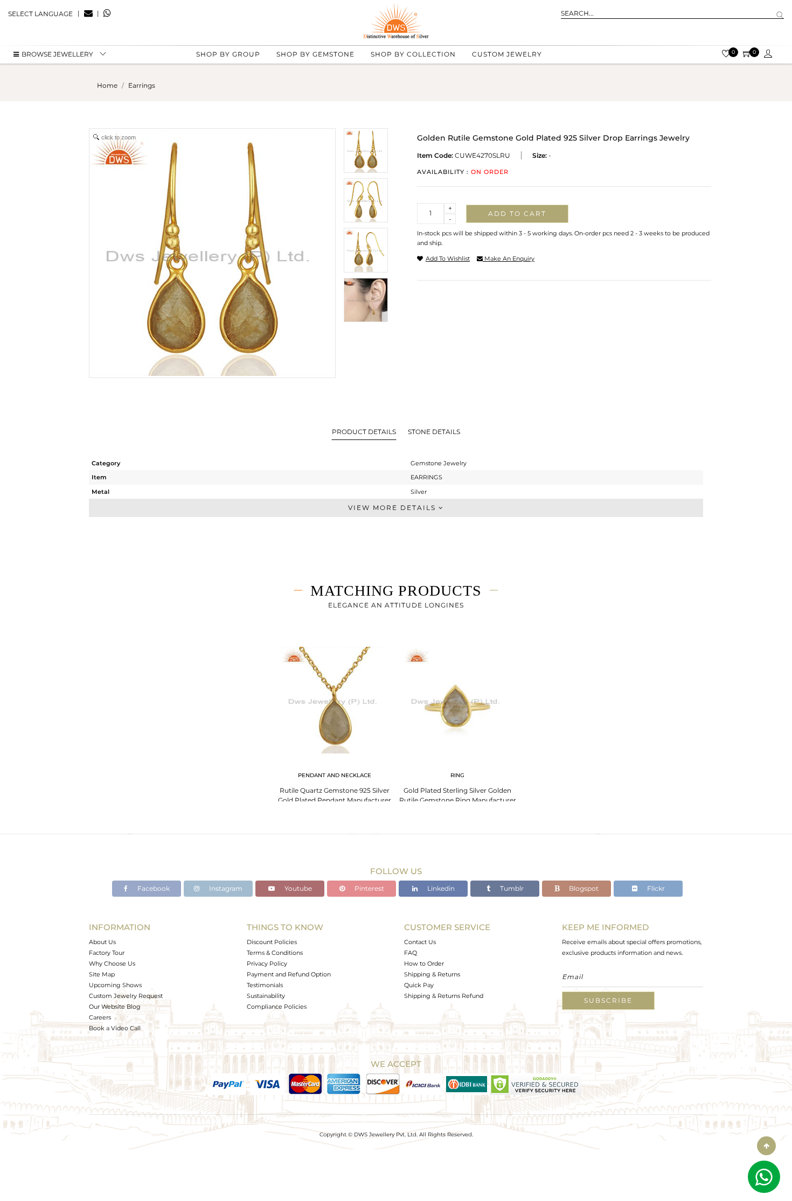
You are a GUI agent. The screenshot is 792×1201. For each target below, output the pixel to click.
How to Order (424, 963)
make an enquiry (508, 258)
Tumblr (511, 888)
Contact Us (420, 942)
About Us (102, 942)
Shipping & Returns (432, 974)
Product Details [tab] (364, 432)
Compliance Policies (277, 1006)
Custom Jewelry (507, 54)
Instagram (224, 888)
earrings (141, 85)
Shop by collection (413, 54)
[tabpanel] (334, 722)
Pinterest (368, 888)
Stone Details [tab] (434, 432)
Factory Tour (106, 952)
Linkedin (440, 888)
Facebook (153, 888)
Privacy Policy (267, 963)
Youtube (297, 888)
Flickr (655, 888)
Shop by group (228, 54)
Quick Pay (419, 985)
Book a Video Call (115, 1028)
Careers (100, 1017)
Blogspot (583, 888)
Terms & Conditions (275, 952)
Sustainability (266, 996)
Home (107, 85)
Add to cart (517, 214)
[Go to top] (766, 1145)
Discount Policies (272, 942)
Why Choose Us (112, 963)
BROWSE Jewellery (57, 54)
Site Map (102, 974)
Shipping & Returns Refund (443, 996)
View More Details (393, 508)
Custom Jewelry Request (126, 996)
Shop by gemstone (315, 54)
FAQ (410, 952)
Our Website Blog (115, 1006)
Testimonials (265, 985)
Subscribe (608, 1000)
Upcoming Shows (115, 985)
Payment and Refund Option (289, 974)
